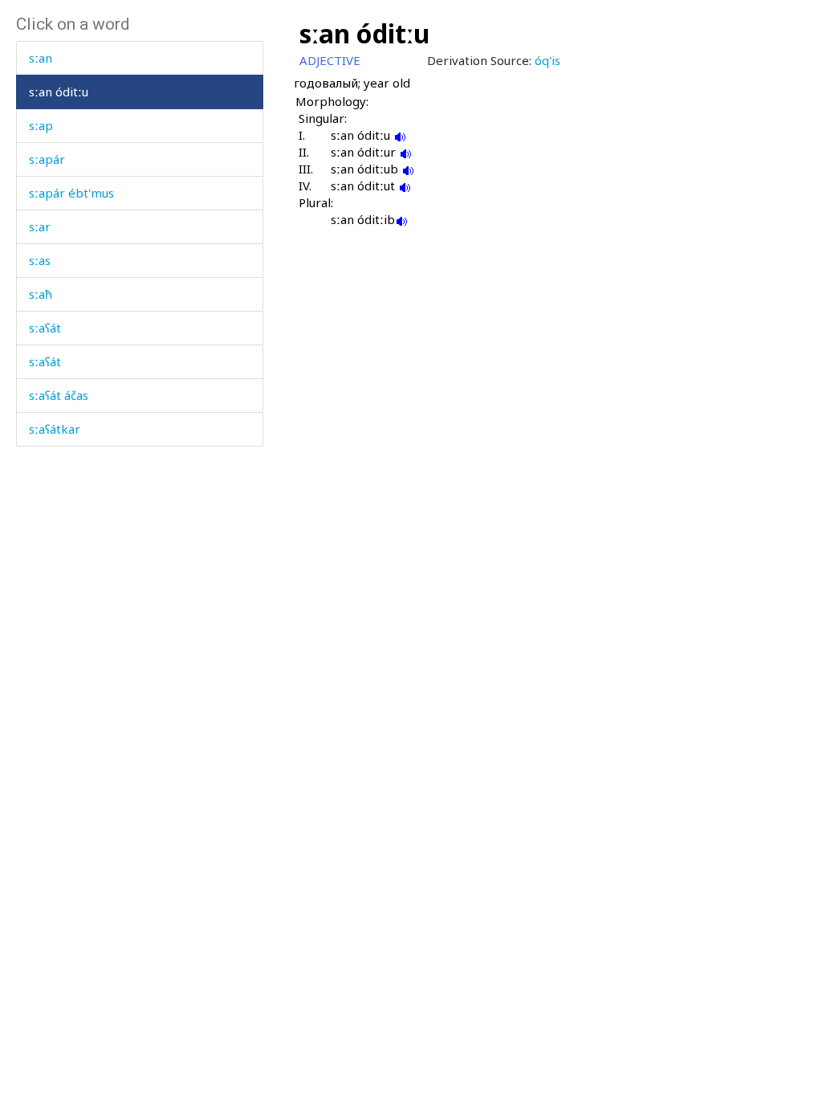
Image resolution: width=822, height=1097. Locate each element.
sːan (40, 58)
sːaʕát (45, 328)
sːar (40, 226)
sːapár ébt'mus (71, 193)
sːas (40, 260)
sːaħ (40, 294)
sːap (41, 125)
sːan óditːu (58, 92)
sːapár (47, 159)
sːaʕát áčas (58, 395)
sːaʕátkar (54, 429)
